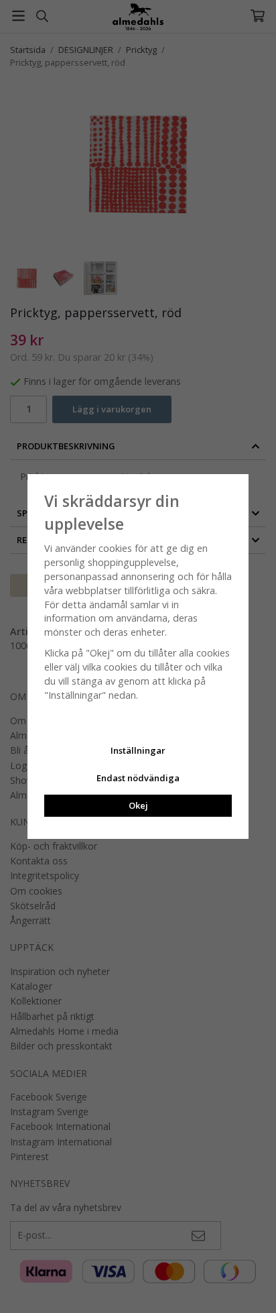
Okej (138, 805)
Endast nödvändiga (138, 778)
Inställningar (138, 750)
